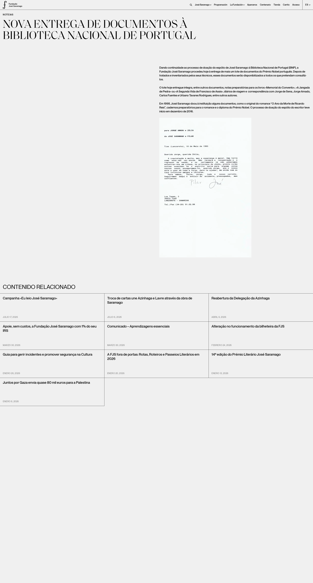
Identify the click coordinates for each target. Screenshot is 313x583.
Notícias (8, 15)
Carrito (286, 5)
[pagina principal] (3, 5)
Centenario (265, 5)
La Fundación (236, 5)
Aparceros (252, 5)
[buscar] (191, 5)
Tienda (277, 5)
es (307, 5)
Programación (220, 5)
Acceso (296, 5)
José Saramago (202, 5)
